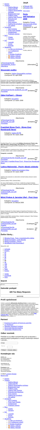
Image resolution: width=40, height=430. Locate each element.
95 (5, 256)
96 (5, 257)
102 (5, 267)
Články (10, 37)
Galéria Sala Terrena (15, 17)
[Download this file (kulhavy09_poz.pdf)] (14, 122)
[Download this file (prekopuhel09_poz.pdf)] (13, 229)
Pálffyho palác (13, 15)
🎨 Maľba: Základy (14, 56)
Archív (10, 44)
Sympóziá (7, 27)
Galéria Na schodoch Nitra (20, 170)
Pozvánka (4, 91)
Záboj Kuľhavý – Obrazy (11, 95)
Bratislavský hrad (14, 14)
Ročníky (11, 45)
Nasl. (6, 269)
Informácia (4, 66)
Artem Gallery (26, 11)
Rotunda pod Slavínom (12, 19)
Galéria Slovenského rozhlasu (22, 73)
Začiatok (7, 249)
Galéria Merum (13, 7)
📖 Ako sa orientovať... (15, 49)
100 (5, 264)
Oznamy (11, 39)
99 (5, 262)
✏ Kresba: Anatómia (14, 54)
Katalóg (3, 225)
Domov (6, 4)
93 (5, 252)
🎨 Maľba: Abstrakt (14, 58)
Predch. (7, 251)
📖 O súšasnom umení (15, 422)
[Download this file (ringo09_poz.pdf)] (13, 158)
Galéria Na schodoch (15, 24)
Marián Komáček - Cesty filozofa (15, 240)
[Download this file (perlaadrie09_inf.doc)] (14, 64)
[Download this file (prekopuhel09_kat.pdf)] (13, 223)
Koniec (6, 271)
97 (5, 259)
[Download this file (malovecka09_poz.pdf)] (14, 192)
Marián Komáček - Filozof (12, 241)
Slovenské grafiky (9, 70)
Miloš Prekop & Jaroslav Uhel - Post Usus (19, 197)
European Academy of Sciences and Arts (17, 323)
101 (5, 266)
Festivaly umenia (13, 34)
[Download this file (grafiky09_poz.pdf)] (14, 90)
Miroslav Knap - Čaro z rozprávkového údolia (19, 238)
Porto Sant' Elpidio (14, 30)
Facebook (7, 275)
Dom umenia (12, 22)
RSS (6, 277)
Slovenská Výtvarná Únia (12, 329)
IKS (5, 40)
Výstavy (7, 5)
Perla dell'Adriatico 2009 (29, 16)
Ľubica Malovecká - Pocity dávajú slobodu (19, 167)
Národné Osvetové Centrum (13, 326)
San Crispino (12, 29)
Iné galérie (11, 25)
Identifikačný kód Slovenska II (14, 243)
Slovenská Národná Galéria (13, 328)
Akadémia (7, 47)
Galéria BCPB (13, 9)
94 (5, 254)
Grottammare (12, 32)
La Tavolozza (8, 324)
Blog (6, 35)
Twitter (6, 274)
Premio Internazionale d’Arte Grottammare (30, 24)
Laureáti (11, 42)
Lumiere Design (11, 374)
